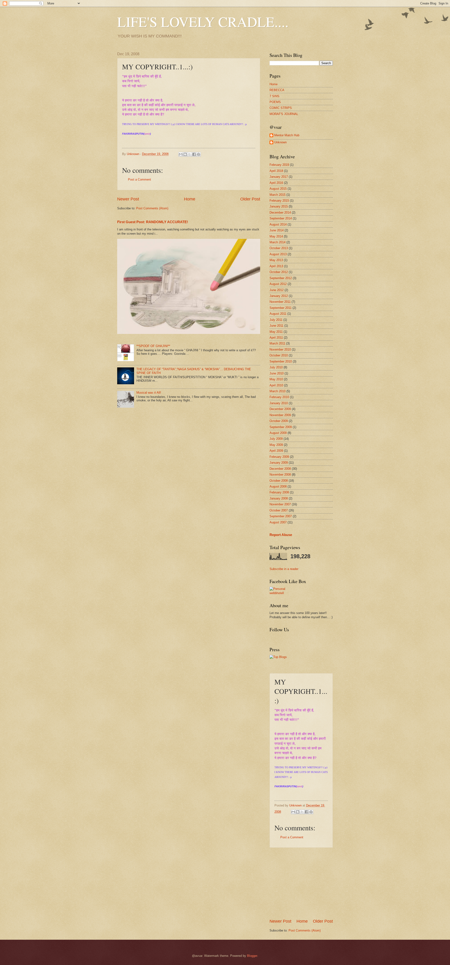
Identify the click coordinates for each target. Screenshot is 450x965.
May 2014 (276, 236)
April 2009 (276, 450)
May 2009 (276, 445)
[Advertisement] (305, 883)
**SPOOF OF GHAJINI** (153, 346)
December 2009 (280, 409)
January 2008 (279, 498)
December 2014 (280, 212)
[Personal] (277, 589)
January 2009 (279, 462)
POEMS (275, 102)
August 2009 (278, 433)
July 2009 (276, 438)
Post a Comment (139, 179)
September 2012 (281, 278)
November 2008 (280, 474)
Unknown (280, 142)
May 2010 (276, 379)
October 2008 (279, 480)
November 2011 (280, 301)
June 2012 (277, 290)
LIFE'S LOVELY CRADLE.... (203, 21)
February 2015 (279, 200)
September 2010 (281, 361)
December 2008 (280, 468)
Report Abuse (281, 535)
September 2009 (281, 427)
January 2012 (279, 296)
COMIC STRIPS (281, 108)
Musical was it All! (148, 392)
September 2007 (281, 516)
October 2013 (279, 248)
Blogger (252, 956)
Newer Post (128, 199)
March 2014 (277, 242)
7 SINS (274, 96)
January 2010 (279, 403)
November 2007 (280, 504)
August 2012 (278, 284)
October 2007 (279, 510)
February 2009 (279, 456)
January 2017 (279, 176)
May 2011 (276, 331)
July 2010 (276, 367)
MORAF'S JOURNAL (284, 114)
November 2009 (280, 415)
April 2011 (276, 337)
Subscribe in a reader (284, 569)
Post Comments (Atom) (152, 208)
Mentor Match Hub (286, 135)
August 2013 (278, 254)
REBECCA (277, 90)
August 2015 (278, 188)
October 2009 (279, 421)
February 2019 (279, 164)
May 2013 (276, 260)
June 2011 (276, 325)
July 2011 (276, 320)
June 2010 (277, 373)
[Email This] (180, 154)
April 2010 (276, 385)
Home (189, 199)
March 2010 (277, 391)
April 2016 (276, 183)
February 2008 (279, 492)
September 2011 (281, 308)
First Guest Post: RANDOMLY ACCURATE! (152, 222)
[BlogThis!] (185, 154)
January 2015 (279, 206)
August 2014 (278, 224)
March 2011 (277, 343)
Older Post (250, 199)
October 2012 (279, 272)
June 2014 (277, 230)
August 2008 (278, 486)
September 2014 (281, 218)
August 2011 (278, 313)
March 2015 (277, 194)
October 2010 (279, 355)
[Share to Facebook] (194, 154)
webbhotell (277, 593)
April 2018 (276, 171)
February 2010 (279, 397)
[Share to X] (189, 154)
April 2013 (276, 266)
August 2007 (278, 522)
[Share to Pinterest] (198, 154)
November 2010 (280, 349)
